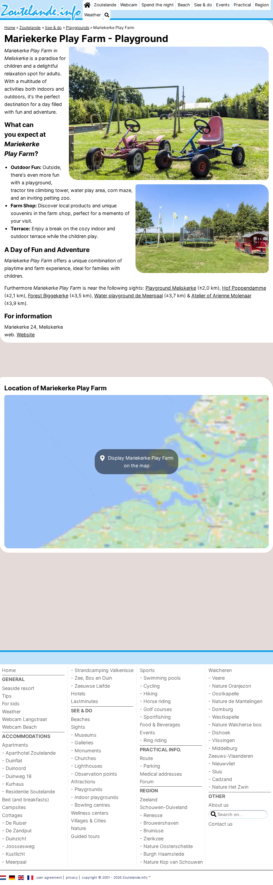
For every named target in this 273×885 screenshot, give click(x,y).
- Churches (83, 758)
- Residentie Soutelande (28, 791)
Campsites (14, 807)
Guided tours (85, 836)
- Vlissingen (221, 740)
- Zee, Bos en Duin (91, 678)
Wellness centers (90, 813)
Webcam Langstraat (24, 719)
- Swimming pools (160, 678)
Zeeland (148, 799)
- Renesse (151, 815)
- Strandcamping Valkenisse (102, 670)
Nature (78, 828)
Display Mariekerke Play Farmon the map (140, 461)
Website (26, 334)
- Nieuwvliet (221, 763)
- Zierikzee (151, 838)
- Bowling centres (90, 805)
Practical (242, 4)
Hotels (78, 693)
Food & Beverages (160, 724)
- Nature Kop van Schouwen (171, 862)
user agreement (49, 877)
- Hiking (148, 693)
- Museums (84, 735)
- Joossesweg (18, 846)
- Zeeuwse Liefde (90, 686)
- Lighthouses (87, 766)
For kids (11, 703)
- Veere (216, 678)
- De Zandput (17, 830)
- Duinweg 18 (17, 776)
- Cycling (150, 686)
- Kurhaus (13, 784)
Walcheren (220, 670)
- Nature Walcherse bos (235, 724)
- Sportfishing (155, 717)
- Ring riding (153, 740)
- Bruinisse (151, 830)
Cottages (12, 815)
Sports (147, 670)
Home (9, 670)
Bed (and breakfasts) (25, 799)
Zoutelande (105, 4)
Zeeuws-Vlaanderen (230, 756)
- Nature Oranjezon (229, 686)
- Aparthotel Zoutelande (29, 753)
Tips (7, 696)
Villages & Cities (88, 820)
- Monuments (86, 750)
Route (146, 758)
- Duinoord (14, 768)
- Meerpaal (14, 862)
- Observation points (94, 774)
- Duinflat (12, 760)
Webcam (128, 4)
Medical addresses (161, 774)
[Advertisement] (136, 360)
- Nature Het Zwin (228, 787)
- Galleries (82, 742)
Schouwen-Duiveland (163, 807)
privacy (72, 877)
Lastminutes (84, 701)
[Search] (107, 15)
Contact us (220, 824)
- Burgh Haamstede (162, 854)
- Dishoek (219, 732)
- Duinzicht (14, 838)
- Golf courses (156, 709)
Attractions (83, 781)
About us (218, 805)
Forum (147, 781)
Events (223, 4)
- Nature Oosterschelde (166, 846)
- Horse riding (155, 701)
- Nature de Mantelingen (235, 701)
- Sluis (215, 771)
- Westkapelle (223, 717)
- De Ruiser (14, 823)
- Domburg (220, 709)
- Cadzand (220, 779)
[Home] (87, 5)
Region (262, 4)
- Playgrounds (87, 789)
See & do (203, 4)
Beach (184, 4)
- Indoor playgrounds (95, 797)
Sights (78, 727)
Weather (92, 14)
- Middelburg (222, 748)
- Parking (150, 766)
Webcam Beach (19, 727)
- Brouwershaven (159, 823)
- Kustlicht (13, 854)
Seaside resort (18, 688)
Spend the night (157, 4)
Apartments (15, 745)
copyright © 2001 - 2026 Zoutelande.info (114, 877)
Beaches (80, 719)
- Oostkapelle (223, 693)
